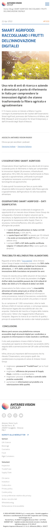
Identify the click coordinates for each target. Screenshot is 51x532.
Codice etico (6, 485)
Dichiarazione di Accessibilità (13, 506)
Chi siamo (5, 478)
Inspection (6, 466)
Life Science (6, 442)
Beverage (5, 446)
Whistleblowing (8, 503)
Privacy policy (7, 489)
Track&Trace (6, 469)
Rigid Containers (8, 456)
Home (6, 9)
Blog (11, 9)
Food (4, 453)
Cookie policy (7, 492)
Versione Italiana (25, 146)
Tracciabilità (27, 261)
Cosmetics (6, 449)
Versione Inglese (8, 146)
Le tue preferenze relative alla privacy (16, 496)
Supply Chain (7, 472)
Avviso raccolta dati (9, 499)
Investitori (5, 482)
